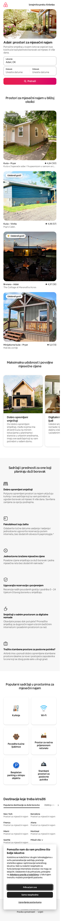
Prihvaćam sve (30, 887)
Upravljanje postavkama (30, 902)
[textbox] (17, 72)
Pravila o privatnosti (26, 912)
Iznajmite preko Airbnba (42, 4)
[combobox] (30, 62)
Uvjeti (40, 912)
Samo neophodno (29, 894)
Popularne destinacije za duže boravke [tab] (21, 805)
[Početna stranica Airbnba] (5, 4)
